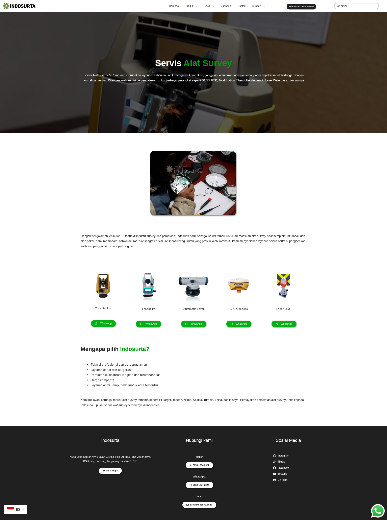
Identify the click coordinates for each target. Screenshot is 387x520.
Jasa (207, 6)
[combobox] (356, 6)
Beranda (174, 6)
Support (256, 6)
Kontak (242, 6)
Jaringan (226, 6)
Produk (190, 6)
